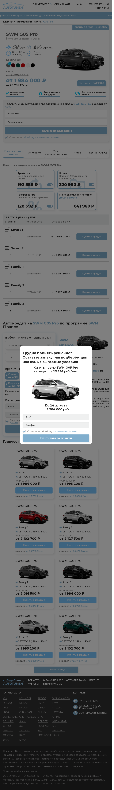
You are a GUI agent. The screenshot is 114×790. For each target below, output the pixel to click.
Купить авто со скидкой (56, 438)
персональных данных (65, 431)
